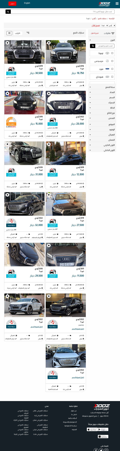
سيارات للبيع (102, 18)
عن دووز (74, 410)
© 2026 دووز (104, 416)
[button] (109, 33)
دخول (12, 4)
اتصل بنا (74, 414)
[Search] (92, 46)
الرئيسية (111, 18)
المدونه (74, 429)
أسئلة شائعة (72, 418)
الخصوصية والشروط (70, 422)
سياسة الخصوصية (70, 425)
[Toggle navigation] (117, 4)
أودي (94, 18)
